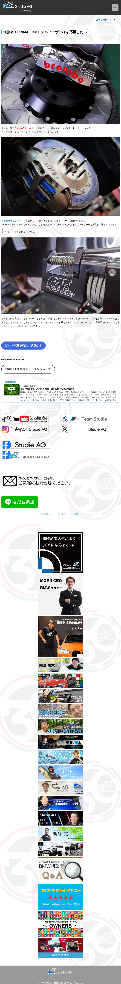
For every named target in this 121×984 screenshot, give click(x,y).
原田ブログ (101, 19)
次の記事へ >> (77, 514)
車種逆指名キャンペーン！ (14, 220)
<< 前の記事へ (44, 514)
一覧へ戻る (60, 514)
